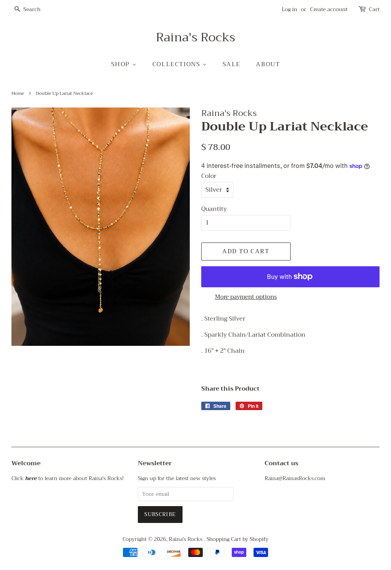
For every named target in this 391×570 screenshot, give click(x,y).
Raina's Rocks (195, 37)
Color (209, 176)
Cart (374, 9)
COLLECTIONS (177, 64)
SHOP (121, 64)
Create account (328, 9)
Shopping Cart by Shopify (237, 539)
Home (17, 93)
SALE (231, 64)
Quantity (214, 209)
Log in (289, 9)
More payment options (246, 297)
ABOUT (268, 64)
